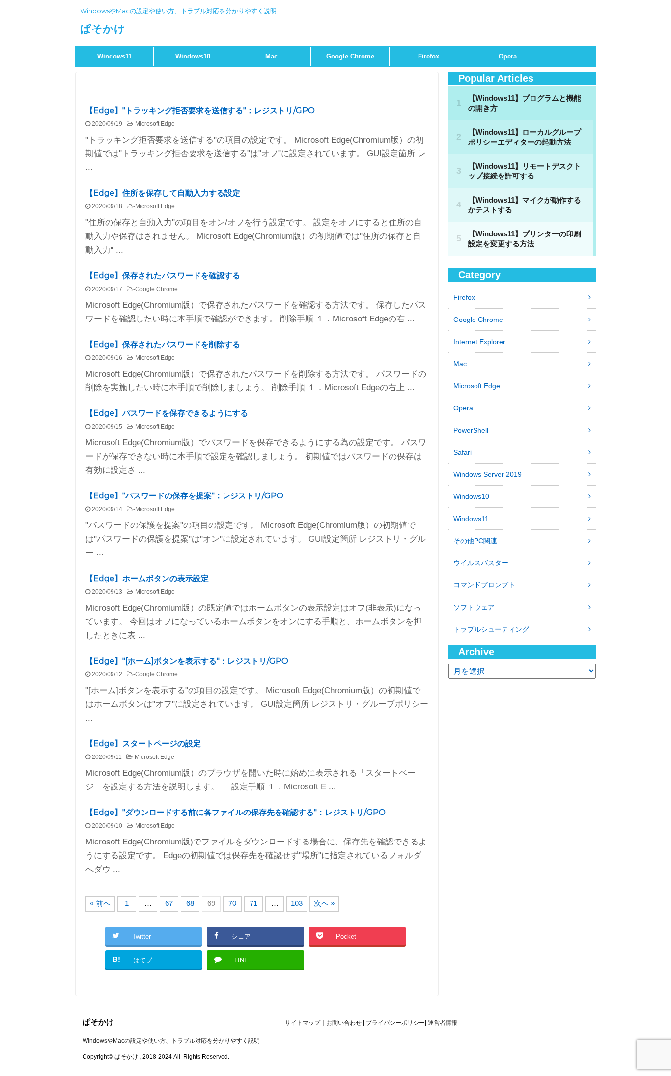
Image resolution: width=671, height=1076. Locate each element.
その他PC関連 (475, 541)
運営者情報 (442, 1022)
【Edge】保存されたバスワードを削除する (162, 344)
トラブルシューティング (491, 629)
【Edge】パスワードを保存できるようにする (166, 413)
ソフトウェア (474, 607)
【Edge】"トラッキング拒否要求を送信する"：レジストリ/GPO (200, 110)
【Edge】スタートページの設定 (143, 743)
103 (297, 903)
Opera (508, 56)
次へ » (324, 903)
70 (232, 903)
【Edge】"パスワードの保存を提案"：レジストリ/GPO (184, 495)
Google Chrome (350, 56)
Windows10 (192, 56)
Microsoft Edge (155, 123)
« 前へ (100, 903)
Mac (271, 56)
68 (190, 903)
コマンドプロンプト (484, 585)
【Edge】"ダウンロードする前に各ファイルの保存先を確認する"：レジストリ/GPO (235, 812)
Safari (462, 452)
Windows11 (114, 56)
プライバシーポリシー (395, 1022)
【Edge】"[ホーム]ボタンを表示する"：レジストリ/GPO (186, 661)
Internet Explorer (479, 342)
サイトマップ (302, 1022)
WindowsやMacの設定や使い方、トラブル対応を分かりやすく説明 (171, 1040)
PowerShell (470, 430)
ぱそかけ (102, 28)
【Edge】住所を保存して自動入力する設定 (162, 193)
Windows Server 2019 (487, 474)
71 (253, 903)
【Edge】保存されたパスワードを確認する (162, 275)
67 (169, 903)
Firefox (428, 56)
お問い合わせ (344, 1022)
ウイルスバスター (480, 563)
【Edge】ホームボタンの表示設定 (147, 578)
